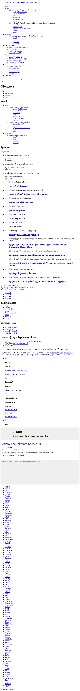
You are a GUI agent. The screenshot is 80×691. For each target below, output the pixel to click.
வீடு (6, 91)
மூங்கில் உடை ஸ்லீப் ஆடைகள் (21, 202)
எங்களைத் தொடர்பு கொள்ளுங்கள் (12, 289)
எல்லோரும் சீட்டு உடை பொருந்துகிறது (24, 235)
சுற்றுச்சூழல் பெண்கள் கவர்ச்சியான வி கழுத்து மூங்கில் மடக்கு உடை (37, 255)
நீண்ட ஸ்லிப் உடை (16, 226)
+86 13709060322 (11, 417)
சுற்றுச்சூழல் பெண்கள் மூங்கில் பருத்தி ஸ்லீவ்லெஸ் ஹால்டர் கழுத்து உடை (38, 281)
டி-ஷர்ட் (52, 354)
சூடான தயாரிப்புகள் (56, 353)
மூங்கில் (7, 95)
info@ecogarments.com (20, 344)
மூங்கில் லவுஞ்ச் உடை (17, 210)
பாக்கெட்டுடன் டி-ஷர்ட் (63, 354)
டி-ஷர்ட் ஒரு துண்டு (31, 354)
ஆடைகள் (8, 97)
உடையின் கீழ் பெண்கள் (18, 186)
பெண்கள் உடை (44, 354)
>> (10, 285)
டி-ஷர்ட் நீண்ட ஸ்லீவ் (7, 354)
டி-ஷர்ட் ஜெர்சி (19, 354)
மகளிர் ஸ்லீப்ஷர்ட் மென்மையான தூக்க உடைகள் (28, 194)
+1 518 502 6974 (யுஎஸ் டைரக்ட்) (16, 371)
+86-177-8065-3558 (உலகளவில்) (16, 374)
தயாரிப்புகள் (9, 93)
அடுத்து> (5, 285)
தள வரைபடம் (68, 353)
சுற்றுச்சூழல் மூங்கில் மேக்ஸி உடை (23, 273)
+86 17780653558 (11, 410)
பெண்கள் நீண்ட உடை (17, 218)
